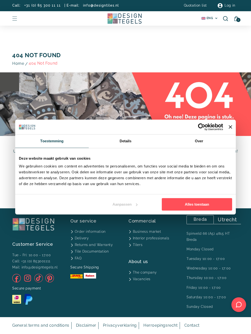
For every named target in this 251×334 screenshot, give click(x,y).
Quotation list (195, 5)
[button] (14, 18)
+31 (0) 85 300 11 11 (42, 5)
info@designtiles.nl (101, 5)
